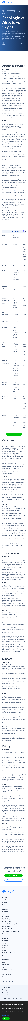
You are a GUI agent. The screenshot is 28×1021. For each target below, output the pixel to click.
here (24, 842)
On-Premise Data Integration (10, 924)
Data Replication (6, 919)
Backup (4, 948)
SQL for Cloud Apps (7, 933)
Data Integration (6, 940)
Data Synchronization (8, 916)
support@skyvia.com (8, 994)
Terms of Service (6, 987)
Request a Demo (15, 880)
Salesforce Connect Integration (10, 931)
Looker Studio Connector (9, 953)
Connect (4, 950)
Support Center (6, 974)
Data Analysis (6, 926)
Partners (4, 904)
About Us (5, 900)
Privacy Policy (6, 992)
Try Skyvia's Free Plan (14, 434)
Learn (3, 972)
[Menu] (24, 2)
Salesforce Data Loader (8, 929)
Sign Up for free (13, 875)
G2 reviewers (17, 190)
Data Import (5, 911)
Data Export (5, 914)
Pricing (4, 955)
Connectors (5, 945)
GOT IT (6, 1018)
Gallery (4, 967)
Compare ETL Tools (11, 10)
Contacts (4, 902)
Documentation (6, 977)
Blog (3, 962)
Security (4, 990)
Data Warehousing (7, 921)
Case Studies (5, 964)
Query (4, 943)
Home (3, 10)
